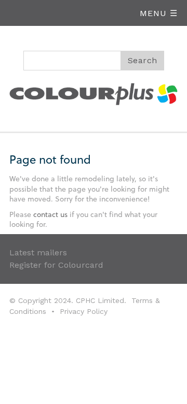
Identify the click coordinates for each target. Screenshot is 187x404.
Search (142, 60)
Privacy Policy (84, 311)
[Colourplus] (93, 92)
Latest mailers (38, 252)
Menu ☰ (159, 13)
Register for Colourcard (56, 265)
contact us (50, 214)
